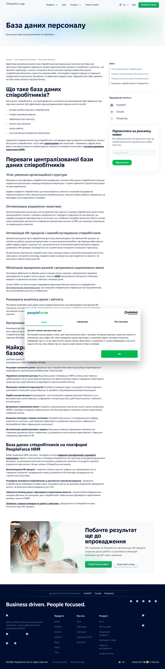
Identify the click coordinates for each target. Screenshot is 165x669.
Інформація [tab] (82, 321)
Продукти (50, 5)
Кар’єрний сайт (84, 637)
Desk (56, 642)
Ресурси (74, 5)
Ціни (64, 5)
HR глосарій (105, 627)
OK (119, 354)
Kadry (57, 622)
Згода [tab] (44, 322)
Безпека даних (60, 662)
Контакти (81, 642)
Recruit (57, 632)
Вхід (134, 5)
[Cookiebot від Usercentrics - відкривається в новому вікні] (126, 313)
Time (56, 652)
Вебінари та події (107, 640)
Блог (101, 622)
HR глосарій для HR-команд (25, 59)
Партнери (81, 627)
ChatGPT (88, 593)
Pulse (56, 647)
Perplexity (109, 593)
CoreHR (57, 627)
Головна (9, 59)
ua (124, 5)
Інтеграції (81, 632)
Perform (58, 637)
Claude (98, 593)
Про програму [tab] (121, 321)
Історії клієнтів (91, 5)
